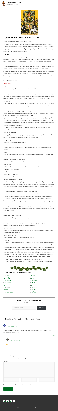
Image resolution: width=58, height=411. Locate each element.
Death (32, 278)
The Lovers (7, 285)
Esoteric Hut (14, 2)
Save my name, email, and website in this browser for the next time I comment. (24, 384)
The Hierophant (8, 284)
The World (33, 292)
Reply (53, 335)
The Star (33, 285)
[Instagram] (4, 401)
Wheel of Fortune (9, 292)
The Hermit (7, 291)
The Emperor (7, 282)
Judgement (34, 291)
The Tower (34, 284)
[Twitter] (14, 401)
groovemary (14, 338)
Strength (6, 289)
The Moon (33, 287)
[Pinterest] (7, 401)
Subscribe (41, 307)
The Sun (33, 289)
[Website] (47, 380)
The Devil (33, 282)
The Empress (7, 280)
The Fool (6, 275)
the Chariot (28, 48)
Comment (6, 361)
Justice (33, 275)
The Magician (7, 277)
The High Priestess (9, 278)
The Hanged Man (35, 277)
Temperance (34, 280)
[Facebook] (11, 401)
